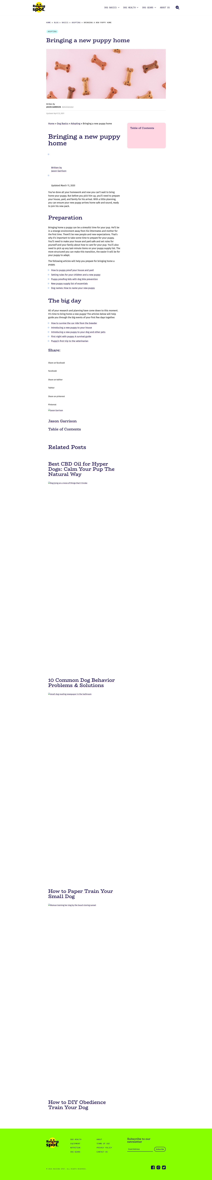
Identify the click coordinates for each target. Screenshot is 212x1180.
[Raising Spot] (52, 1143)
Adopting (76, 22)
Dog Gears (147, 7)
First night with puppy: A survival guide (71, 336)
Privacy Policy (104, 1147)
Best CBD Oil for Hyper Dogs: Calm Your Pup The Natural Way (81, 469)
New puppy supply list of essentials (69, 283)
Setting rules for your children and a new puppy (75, 274)
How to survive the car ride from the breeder (74, 323)
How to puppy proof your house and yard (72, 270)
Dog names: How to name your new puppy (73, 288)
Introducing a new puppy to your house (71, 327)
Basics (65, 22)
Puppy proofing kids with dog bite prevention (74, 279)
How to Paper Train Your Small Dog (80, 893)
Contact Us (102, 1152)
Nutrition (75, 1147)
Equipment (75, 1143)
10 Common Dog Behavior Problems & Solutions (81, 682)
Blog (56, 22)
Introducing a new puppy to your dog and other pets (78, 332)
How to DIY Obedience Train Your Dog (77, 1104)
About (99, 1139)
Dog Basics (110, 7)
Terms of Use (103, 1143)
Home (48, 22)
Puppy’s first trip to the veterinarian (69, 341)
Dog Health (129, 7)
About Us (165, 7)
